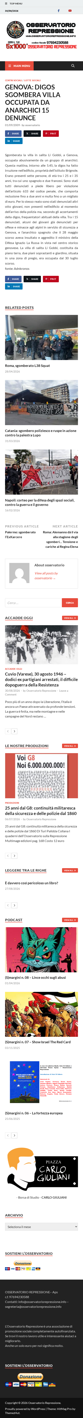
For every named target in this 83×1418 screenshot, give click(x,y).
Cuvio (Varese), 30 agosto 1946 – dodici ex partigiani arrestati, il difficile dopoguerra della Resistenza (41, 679)
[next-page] (14, 731)
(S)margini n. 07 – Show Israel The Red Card (38, 1042)
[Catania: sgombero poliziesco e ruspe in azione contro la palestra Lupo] (41, 404)
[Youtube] (69, 10)
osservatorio (32, 125)
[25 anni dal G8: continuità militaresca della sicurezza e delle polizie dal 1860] (41, 775)
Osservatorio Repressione (41, 690)
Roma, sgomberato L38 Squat (27, 365)
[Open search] (73, 66)
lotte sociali (32, 80)
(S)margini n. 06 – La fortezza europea (34, 1113)
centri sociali (13, 80)
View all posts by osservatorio (46, 575)
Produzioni (12, 802)
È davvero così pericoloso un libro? (31, 883)
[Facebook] (58, 10)
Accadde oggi (13, 668)
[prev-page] (8, 731)
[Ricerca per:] (41, 602)
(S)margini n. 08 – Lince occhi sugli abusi (35, 977)
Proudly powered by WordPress (25, 1409)
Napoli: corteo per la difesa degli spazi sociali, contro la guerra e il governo (40, 502)
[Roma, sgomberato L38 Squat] (41, 339)
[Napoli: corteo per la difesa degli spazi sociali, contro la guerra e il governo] (41, 473)
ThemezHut (12, 1413)
